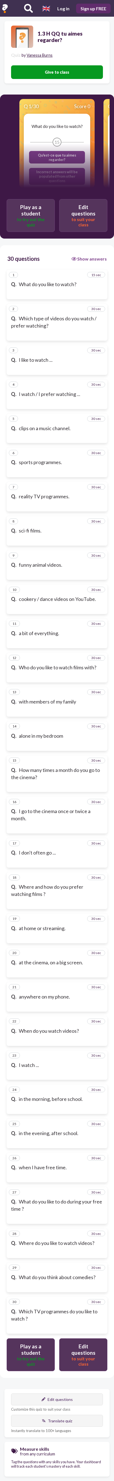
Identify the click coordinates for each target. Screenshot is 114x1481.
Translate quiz (60, 1420)
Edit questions (60, 1399)
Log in (63, 8)
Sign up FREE (93, 8)
